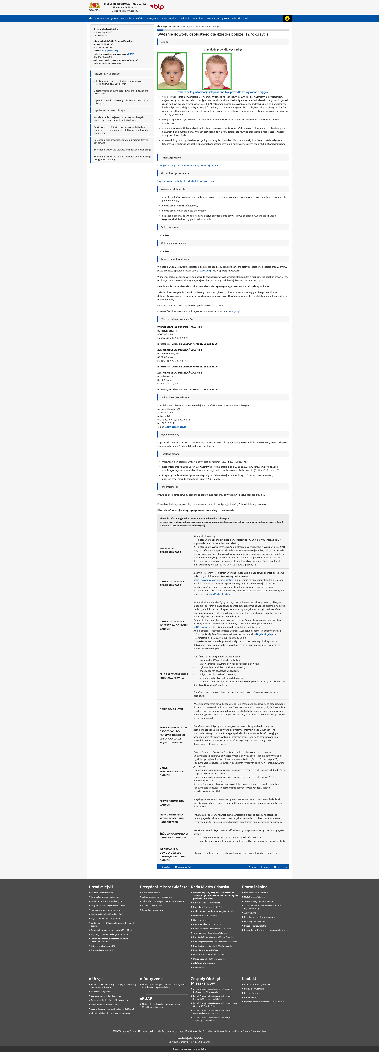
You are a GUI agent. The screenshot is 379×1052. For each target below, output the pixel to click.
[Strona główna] (90, 18)
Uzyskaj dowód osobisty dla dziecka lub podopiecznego (186, 181)
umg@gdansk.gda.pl (109, 50)
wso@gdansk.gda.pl (175, 426)
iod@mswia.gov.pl (202, 626)
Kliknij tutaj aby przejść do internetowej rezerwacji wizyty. (187, 165)
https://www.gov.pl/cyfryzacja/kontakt (213, 579)
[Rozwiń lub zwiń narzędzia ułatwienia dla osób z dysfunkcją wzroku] (287, 18)
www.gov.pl (206, 270)
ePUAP (130, 53)
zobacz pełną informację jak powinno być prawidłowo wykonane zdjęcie (223, 92)
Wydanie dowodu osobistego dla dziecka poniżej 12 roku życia (192, 26)
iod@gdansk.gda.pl (263, 634)
